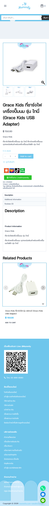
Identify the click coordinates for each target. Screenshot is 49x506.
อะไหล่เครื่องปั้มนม (14, 184)
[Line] (43, 500)
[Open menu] (5, 6)
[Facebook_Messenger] (43, 494)
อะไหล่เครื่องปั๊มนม (38, 186)
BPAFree (8, 186)
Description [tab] (9, 195)
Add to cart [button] (10, 322)
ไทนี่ (14, 188)
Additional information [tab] (13, 199)
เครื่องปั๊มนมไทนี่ (7, 188)
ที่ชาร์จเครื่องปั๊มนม (17, 186)
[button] (43, 65)
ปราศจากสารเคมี (27, 186)
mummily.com (25, 503)
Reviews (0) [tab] (9, 204)
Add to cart (25, 156)
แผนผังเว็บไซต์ (37, 503)
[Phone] (43, 488)
